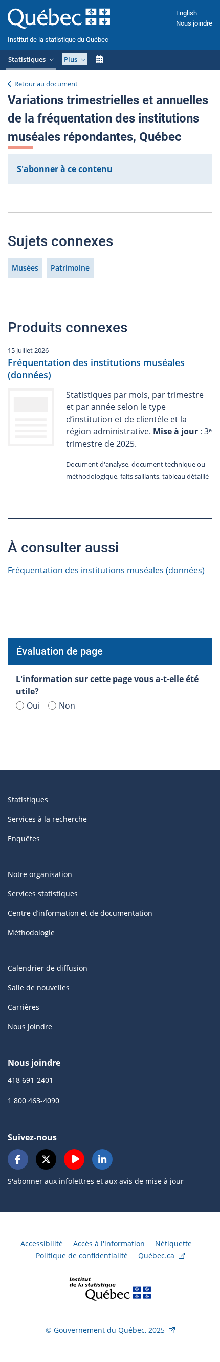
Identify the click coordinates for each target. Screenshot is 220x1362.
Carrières (23, 1007)
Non (67, 705)
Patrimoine (70, 268)
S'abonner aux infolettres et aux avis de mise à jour (96, 1181)
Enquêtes (24, 838)
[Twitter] (46, 1159)
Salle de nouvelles (39, 987)
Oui (33, 705)
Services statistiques (43, 893)
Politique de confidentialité (82, 1255)
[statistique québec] (110, 1288)
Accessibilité (41, 1243)
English (186, 13)
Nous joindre (194, 23)
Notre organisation (40, 874)
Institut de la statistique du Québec (58, 39)
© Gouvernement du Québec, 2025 (105, 1330)
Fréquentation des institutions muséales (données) (106, 570)
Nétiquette (173, 1243)
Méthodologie (31, 932)
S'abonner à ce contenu (65, 169)
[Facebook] (18, 1159)
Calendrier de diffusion (47, 968)
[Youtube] (74, 1159)
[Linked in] (102, 1159)
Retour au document (46, 83)
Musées (25, 268)
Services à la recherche (47, 819)
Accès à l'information (109, 1243)
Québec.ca (156, 1255)
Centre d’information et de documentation (80, 913)
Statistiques (28, 800)
